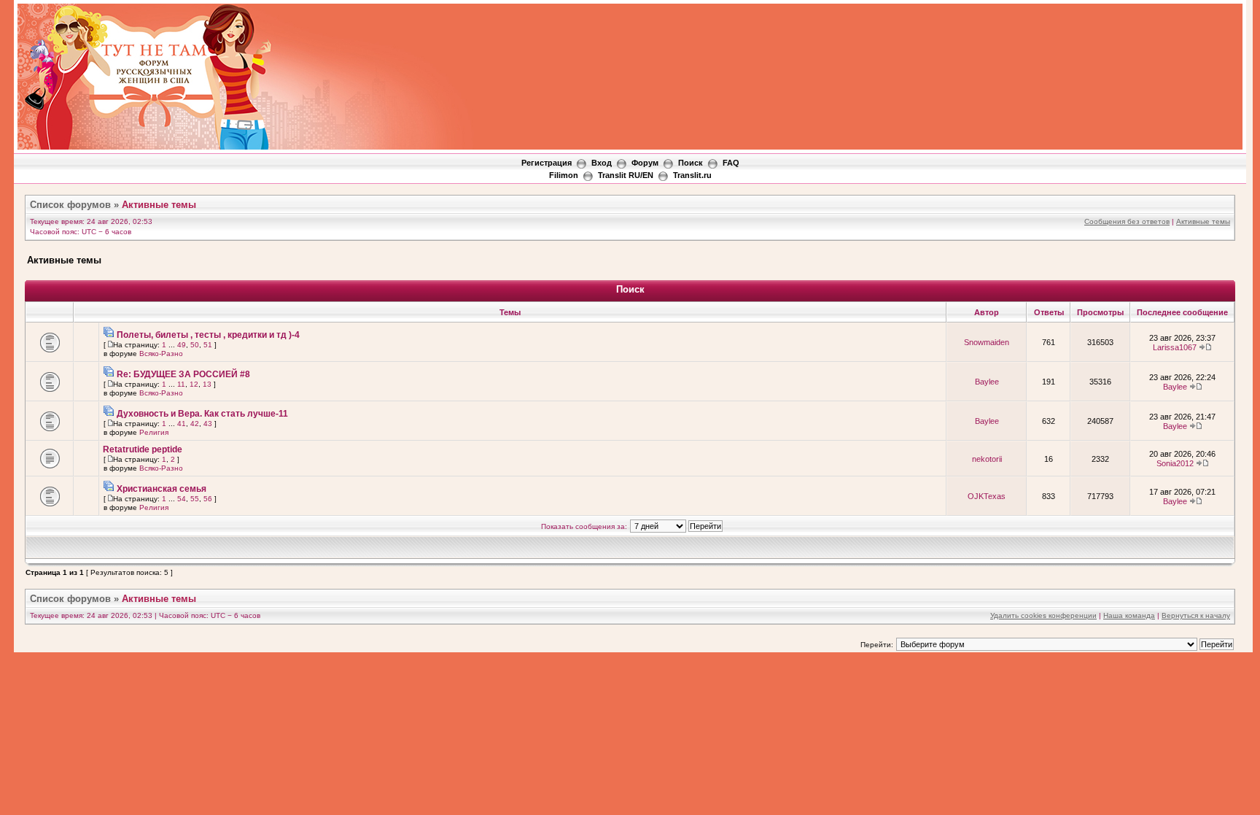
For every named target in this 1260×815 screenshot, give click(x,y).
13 (207, 384)
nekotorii (987, 459)
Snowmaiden (986, 342)
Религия (153, 432)
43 (207, 424)
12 (194, 384)
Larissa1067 (1175, 347)
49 (181, 345)
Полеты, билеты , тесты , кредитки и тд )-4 (208, 335)
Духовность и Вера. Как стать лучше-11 (202, 414)
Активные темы (159, 204)
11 (181, 384)
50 (194, 345)
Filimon (563, 175)
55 (194, 499)
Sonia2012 (1175, 463)
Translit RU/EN (625, 175)
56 (207, 499)
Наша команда (1129, 615)
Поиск (690, 162)
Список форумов (70, 204)
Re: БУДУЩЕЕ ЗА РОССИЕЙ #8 (183, 374)
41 (181, 424)
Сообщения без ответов (1127, 221)
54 (181, 499)
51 (207, 345)
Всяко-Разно (161, 353)
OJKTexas (987, 496)
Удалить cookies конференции (1043, 615)
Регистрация (546, 162)
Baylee (987, 381)
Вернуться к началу (1196, 615)
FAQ (731, 162)
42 (194, 424)
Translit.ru (692, 175)
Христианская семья (161, 489)
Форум (644, 162)
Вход (601, 162)
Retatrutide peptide (142, 449)
